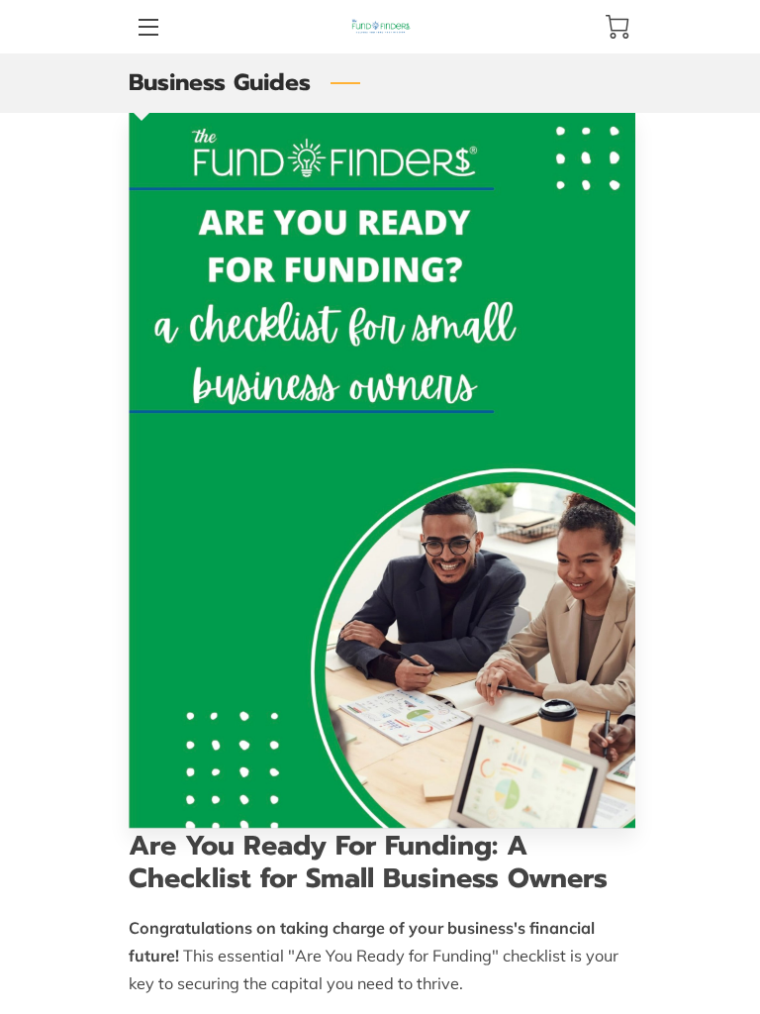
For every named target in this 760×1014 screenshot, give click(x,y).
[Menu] (147, 27)
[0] (617, 27)
